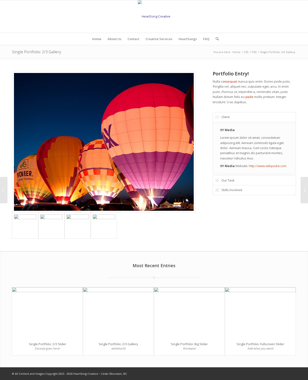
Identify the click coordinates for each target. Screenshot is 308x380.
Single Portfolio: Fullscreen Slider (260, 344)
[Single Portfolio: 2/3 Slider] (47, 312)
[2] (104, 142)
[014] (51, 225)
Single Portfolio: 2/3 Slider (47, 344)
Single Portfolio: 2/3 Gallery (36, 51)
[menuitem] (96, 39)
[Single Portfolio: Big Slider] (189, 312)
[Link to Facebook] (292, 373)
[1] (104, 225)
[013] (77, 225)
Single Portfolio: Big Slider (189, 344)
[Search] (215, 39)
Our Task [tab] (228, 180)
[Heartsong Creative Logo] (154, 16)
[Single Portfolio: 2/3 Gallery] (118, 312)
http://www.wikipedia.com (267, 166)
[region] (254, 148)
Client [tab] (225, 117)
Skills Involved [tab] (231, 190)
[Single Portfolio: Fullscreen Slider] (260, 312)
